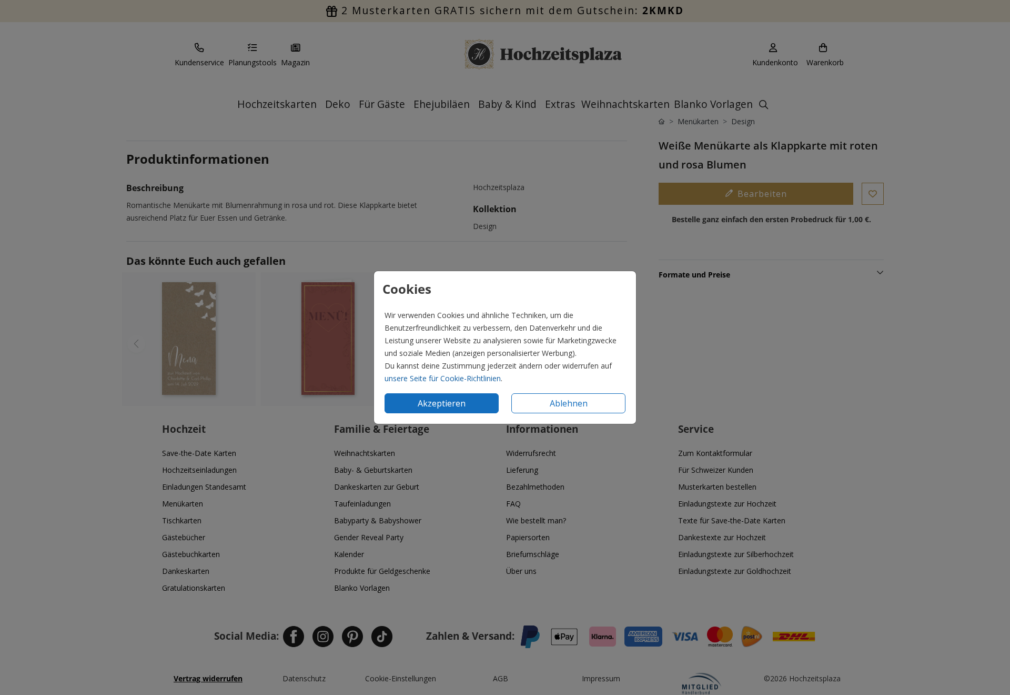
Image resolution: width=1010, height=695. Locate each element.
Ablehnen (569, 403)
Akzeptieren (442, 403)
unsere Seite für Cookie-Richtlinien (443, 378)
